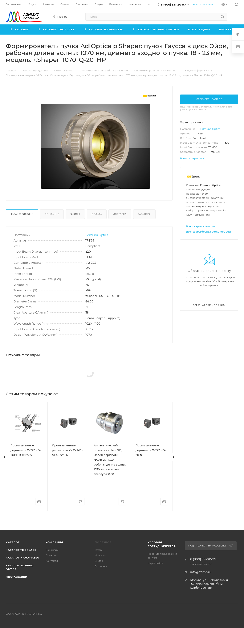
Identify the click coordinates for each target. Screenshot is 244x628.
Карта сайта (155, 563)
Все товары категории (200, 226)
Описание (52, 214)
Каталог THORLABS (21, 549)
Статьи (99, 549)
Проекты (51, 555)
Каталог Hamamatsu (22, 557)
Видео (99, 560)
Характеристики (21, 214)
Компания (54, 542)
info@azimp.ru (200, 572)
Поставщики (16, 576)
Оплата (97, 214)
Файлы (75, 214)
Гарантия (144, 214)
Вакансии (52, 549)
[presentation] (4, 457)
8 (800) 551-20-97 (173, 4)
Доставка (120, 214)
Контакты (52, 560)
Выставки (101, 566)
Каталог (13, 542)
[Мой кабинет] (236, 5)
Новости (100, 555)
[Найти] (222, 17)
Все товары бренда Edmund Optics (208, 231)
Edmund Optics (96, 235)
